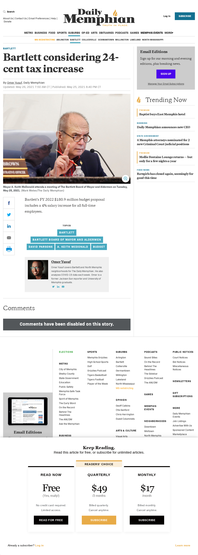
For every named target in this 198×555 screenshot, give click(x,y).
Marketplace (180, 434)
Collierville (89, 39)
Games (134, 32)
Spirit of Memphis (68, 398)
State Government (69, 378)
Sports (62, 32)
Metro (28, 32)
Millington (122, 39)
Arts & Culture (126, 430)
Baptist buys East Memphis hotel (162, 114)
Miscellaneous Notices (180, 368)
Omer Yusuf (14, 82)
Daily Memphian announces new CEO (163, 127)
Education (64, 382)
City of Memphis (68, 369)
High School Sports (97, 361)
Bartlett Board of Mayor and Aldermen (66, 239)
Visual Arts (121, 436)
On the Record (67, 407)
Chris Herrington (125, 414)
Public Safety (66, 386)
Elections (66, 351)
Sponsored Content (183, 430)
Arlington (62, 39)
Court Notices (180, 357)
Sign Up (166, 73)
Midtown (149, 431)
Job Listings (179, 421)
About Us (8, 18)
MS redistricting (45, 39)
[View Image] (125, 178)
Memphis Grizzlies (97, 357)
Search (10, 11)
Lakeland (135, 39)
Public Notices (183, 351)
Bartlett (75, 39)
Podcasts (121, 32)
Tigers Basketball (97, 375)
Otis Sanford (122, 409)
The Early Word (67, 403)
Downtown (150, 426)
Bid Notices (179, 361)
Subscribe (185, 16)
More (168, 32)
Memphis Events (152, 32)
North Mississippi (152, 39)
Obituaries (106, 32)
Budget (99, 246)
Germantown (106, 39)
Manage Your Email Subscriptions (166, 83)
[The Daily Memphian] (99, 17)
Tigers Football (95, 379)
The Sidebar (151, 373)
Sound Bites (150, 357)
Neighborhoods (155, 421)
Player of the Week (97, 383)
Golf (89, 366)
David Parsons (41, 246)
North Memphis (152, 435)
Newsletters (182, 381)
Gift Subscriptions (182, 395)
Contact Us (21, 18)
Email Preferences (39, 18)
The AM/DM (65, 419)
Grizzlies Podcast (96, 370)
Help (53, 18)
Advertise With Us (182, 425)
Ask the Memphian (69, 423)
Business (41, 32)
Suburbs (74, 32)
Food (52, 32)
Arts (94, 32)
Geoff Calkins (123, 405)
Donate (7, 21)
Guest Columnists (125, 418)
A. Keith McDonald (72, 246)
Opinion (121, 399)
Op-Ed (85, 32)
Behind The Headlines (65, 413)
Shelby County (66, 373)
